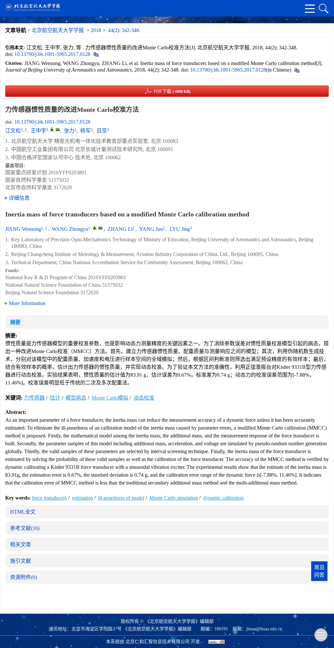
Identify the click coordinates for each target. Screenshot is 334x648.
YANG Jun (151, 229)
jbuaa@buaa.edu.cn (264, 628)
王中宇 (38, 130)
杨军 (85, 130)
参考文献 (24, 528)
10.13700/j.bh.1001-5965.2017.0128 (52, 54)
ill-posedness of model (121, 498)
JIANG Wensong (23, 229)
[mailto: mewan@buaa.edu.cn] (100, 228)
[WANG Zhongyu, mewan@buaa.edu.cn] (94, 228)
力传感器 (34, 398)
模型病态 (76, 398)
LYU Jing (180, 229)
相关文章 (20, 544)
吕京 (102, 130)
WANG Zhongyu (70, 229)
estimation (82, 498)
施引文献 (20, 561)
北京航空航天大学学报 (58, 30)
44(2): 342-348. (124, 30)
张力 (69, 130)
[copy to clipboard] (297, 70)
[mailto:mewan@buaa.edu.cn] (57, 129)
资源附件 (23, 577)
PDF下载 (172, 91)
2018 (96, 30)
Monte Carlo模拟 (110, 398)
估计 (55, 398)
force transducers (49, 498)
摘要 (15, 322)
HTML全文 (23, 512)
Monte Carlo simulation (173, 498)
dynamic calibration (223, 498)
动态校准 (143, 398)
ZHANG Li (120, 229)
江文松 (13, 130)
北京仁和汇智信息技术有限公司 (158, 641)
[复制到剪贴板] (96, 54)
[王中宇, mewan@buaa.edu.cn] (51, 129)
